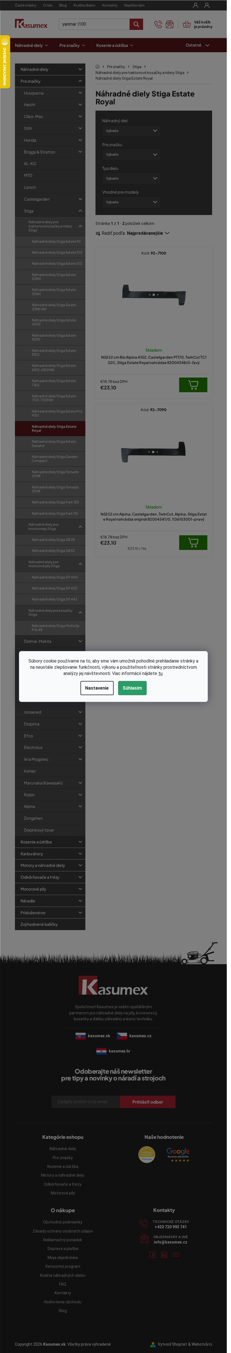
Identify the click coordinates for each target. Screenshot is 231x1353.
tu (160, 673)
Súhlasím (132, 688)
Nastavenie (97, 688)
